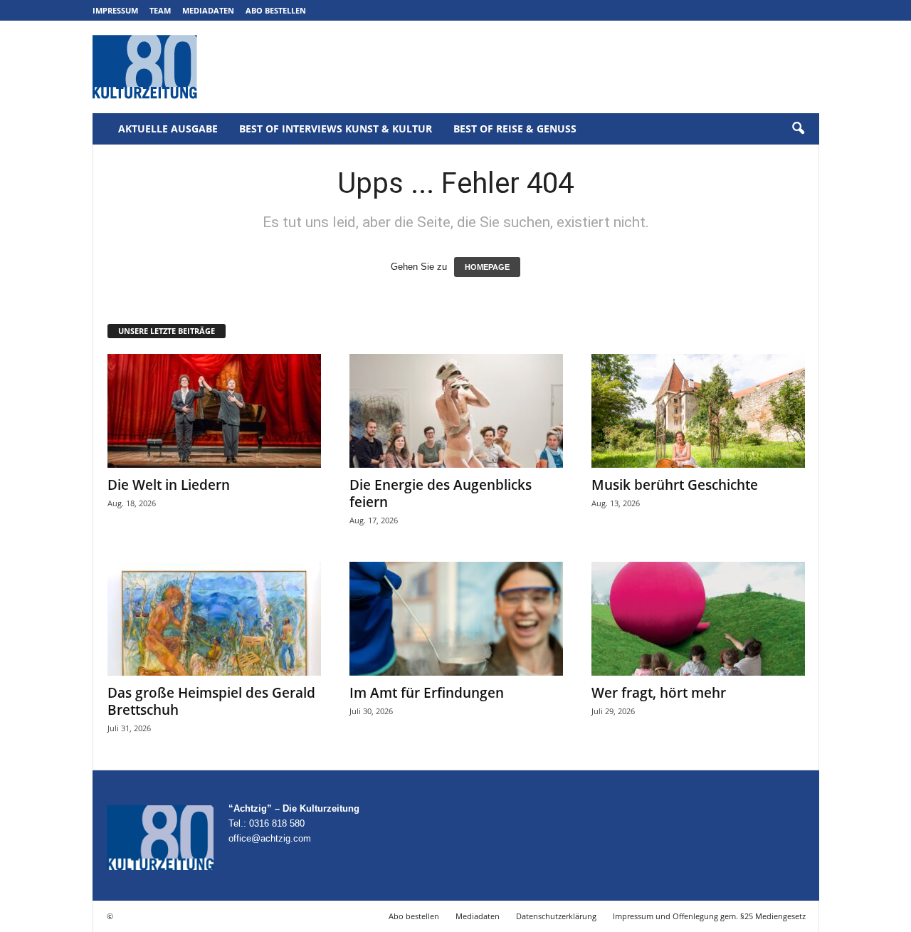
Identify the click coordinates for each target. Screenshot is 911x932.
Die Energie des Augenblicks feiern (440, 493)
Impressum (115, 10)
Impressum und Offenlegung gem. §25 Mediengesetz (709, 916)
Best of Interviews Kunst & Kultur (335, 128)
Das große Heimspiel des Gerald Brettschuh (211, 701)
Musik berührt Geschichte (674, 485)
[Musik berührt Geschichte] (698, 411)
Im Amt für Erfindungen (426, 693)
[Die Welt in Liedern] (214, 411)
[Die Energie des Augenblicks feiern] (456, 411)
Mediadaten (208, 10)
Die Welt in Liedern (168, 485)
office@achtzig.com (269, 838)
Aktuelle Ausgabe (168, 128)
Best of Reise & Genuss (514, 128)
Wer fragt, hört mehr (658, 693)
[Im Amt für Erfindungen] (456, 619)
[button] (797, 129)
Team (160, 10)
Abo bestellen (276, 10)
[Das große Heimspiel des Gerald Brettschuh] (214, 619)
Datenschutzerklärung (556, 916)
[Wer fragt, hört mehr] (698, 619)
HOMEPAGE (487, 267)
